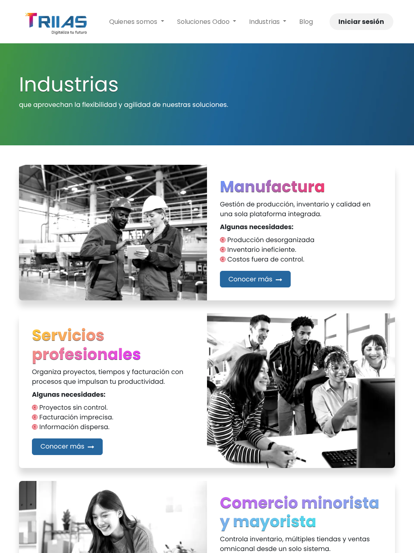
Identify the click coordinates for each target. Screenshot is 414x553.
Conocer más (251, 279)
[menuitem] (136, 22)
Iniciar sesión (361, 21)
